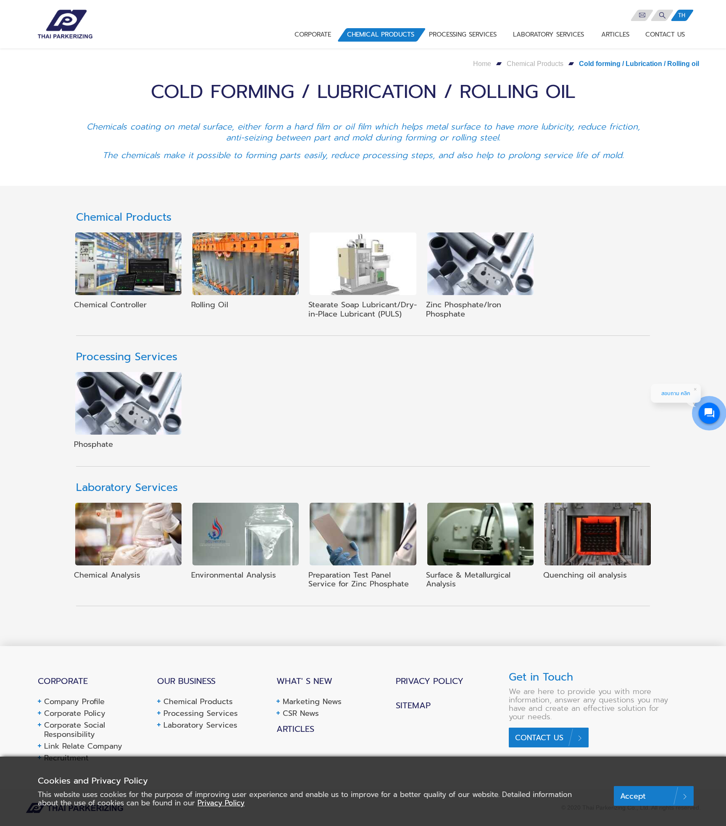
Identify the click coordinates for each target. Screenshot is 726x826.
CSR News (301, 713)
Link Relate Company (83, 746)
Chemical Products (535, 63)
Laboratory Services (200, 725)
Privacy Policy (429, 681)
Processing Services (200, 713)
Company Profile (74, 701)
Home (482, 63)
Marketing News (312, 701)
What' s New (304, 681)
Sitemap (413, 705)
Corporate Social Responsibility (74, 729)
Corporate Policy (74, 713)
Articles (295, 729)
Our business (186, 681)
